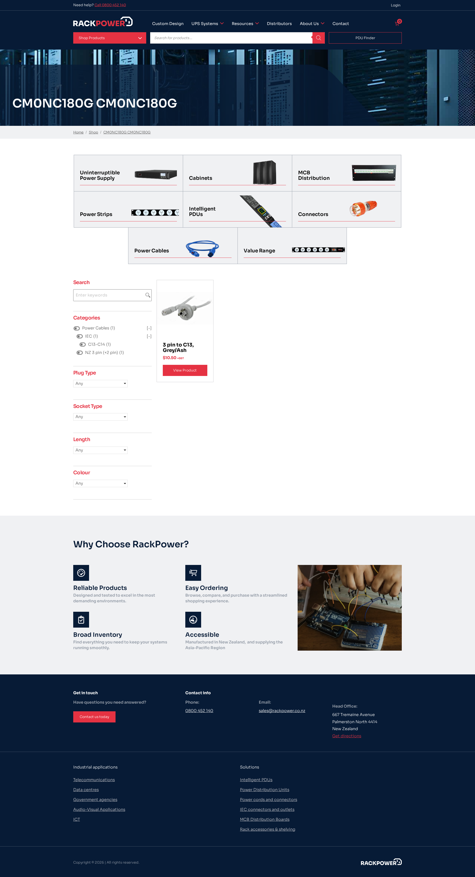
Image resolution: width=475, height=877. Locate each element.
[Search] (318, 38)
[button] (109, 38)
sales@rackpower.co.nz (282, 710)
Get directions (346, 736)
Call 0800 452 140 (110, 5)
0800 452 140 (199, 710)
